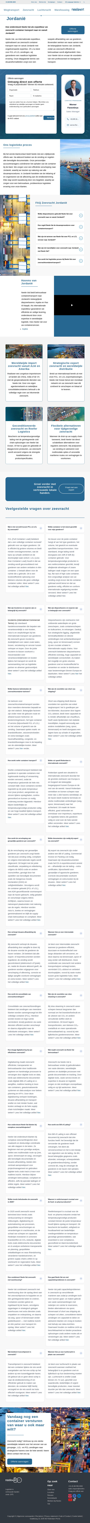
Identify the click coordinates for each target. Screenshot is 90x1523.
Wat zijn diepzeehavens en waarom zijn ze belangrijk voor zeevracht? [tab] (63, 609)
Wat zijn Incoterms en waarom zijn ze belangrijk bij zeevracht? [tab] (22, 609)
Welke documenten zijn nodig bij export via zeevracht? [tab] (63, 839)
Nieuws (50, 1495)
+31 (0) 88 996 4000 (75, 1486)
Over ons (34, 2)
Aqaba (25, 329)
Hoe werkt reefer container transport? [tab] (22, 760)
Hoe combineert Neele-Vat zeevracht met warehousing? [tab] (22, 1278)
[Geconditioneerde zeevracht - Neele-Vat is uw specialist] (24, 414)
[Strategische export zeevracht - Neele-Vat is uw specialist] (66, 352)
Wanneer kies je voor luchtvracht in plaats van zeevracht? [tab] (61, 1353)
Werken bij (42, 2)
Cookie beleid (77, 1516)
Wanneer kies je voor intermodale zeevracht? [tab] (60, 933)
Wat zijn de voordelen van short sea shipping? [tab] (61, 690)
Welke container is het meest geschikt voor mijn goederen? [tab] (62, 528)
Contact (59, 2)
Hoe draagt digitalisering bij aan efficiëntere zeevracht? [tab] (20, 1051)
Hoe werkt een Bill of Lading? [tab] (59, 1125)
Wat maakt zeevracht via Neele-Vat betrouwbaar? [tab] (61, 1051)
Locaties (50, 1492)
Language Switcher (73, 2)
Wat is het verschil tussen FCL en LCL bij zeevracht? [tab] (22, 528)
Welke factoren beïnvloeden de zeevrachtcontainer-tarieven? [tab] (19, 690)
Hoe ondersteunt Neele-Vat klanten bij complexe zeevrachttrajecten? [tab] (22, 1126)
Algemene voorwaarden (25, 1516)
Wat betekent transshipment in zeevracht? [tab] (19, 1353)
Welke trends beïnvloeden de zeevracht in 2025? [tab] (23, 1200)
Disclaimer (39, 1516)
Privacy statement (51, 1516)
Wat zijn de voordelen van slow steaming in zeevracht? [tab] (60, 995)
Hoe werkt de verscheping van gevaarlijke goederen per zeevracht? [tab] (22, 839)
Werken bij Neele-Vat (54, 1502)
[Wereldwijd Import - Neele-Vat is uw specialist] (24, 352)
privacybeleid (30, 116)
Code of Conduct (65, 1516)
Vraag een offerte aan (76, 1491)
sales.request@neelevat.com (78, 1489)
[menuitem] (34, 2)
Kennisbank (52, 1498)
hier (27, 586)
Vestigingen (51, 2)
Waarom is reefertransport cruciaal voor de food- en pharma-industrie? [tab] (63, 1200)
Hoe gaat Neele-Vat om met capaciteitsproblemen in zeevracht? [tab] (61, 1278)
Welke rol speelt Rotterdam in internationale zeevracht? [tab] (59, 762)
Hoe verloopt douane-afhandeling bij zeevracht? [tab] (22, 933)
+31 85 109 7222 (76, 119)
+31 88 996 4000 (10, 2)
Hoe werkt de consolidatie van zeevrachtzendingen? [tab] (19, 995)
